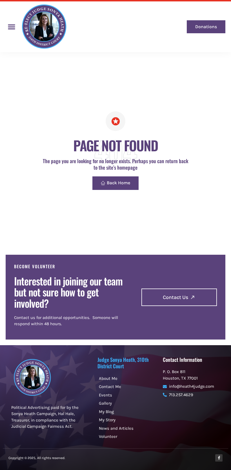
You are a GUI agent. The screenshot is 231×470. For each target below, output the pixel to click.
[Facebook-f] (219, 458)
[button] (11, 27)
